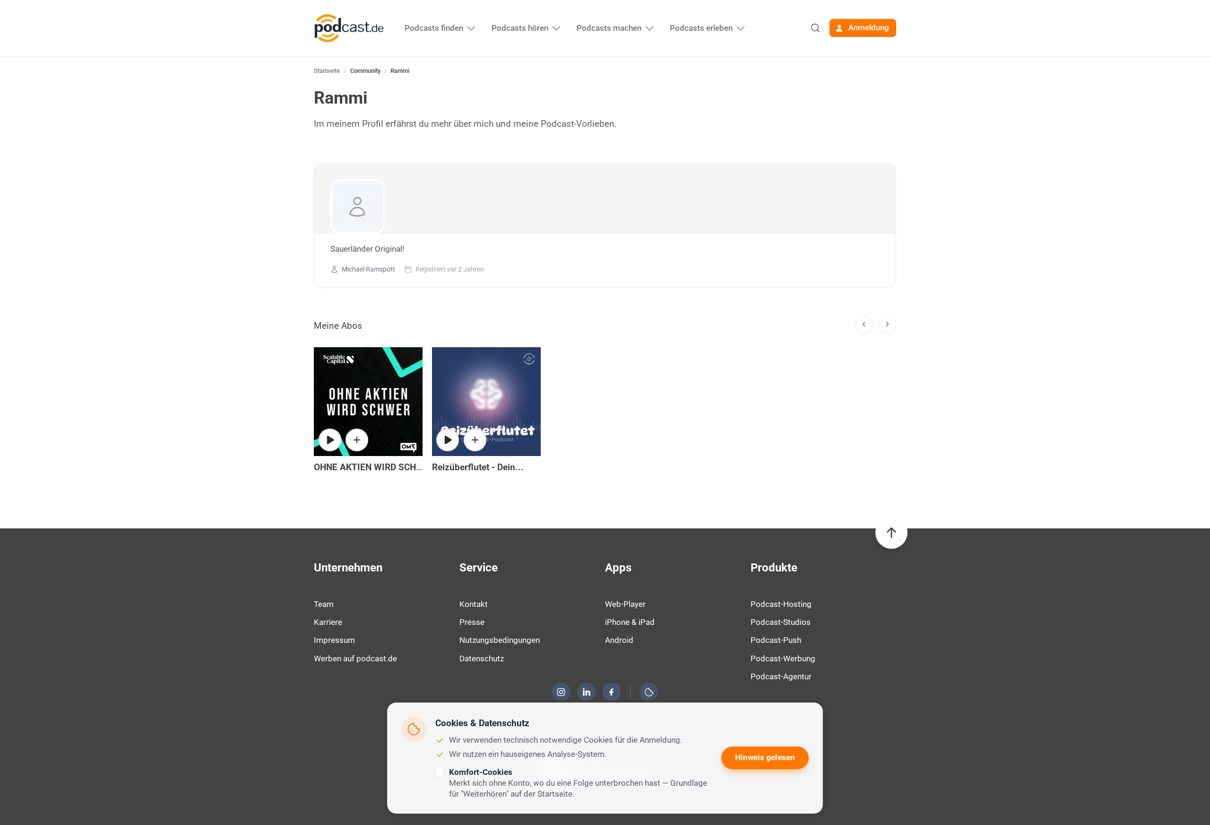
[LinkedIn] (586, 692)
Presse (471, 622)
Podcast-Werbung (783, 658)
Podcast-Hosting (781, 604)
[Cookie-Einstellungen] (649, 692)
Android (619, 640)
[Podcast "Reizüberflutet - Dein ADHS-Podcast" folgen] (475, 440)
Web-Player (625, 604)
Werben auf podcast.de (355, 658)
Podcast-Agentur (781, 676)
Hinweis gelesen (765, 757)
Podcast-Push (776, 640)
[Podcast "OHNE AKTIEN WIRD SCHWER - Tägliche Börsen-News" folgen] (357, 440)
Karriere (328, 622)
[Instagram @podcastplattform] (561, 692)
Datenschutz (481, 658)
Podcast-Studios (781, 622)
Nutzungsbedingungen (499, 640)
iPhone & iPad (630, 622)
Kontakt (473, 604)
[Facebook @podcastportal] (611, 692)
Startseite (327, 70)
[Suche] (815, 28)
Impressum (334, 640)
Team (324, 604)
